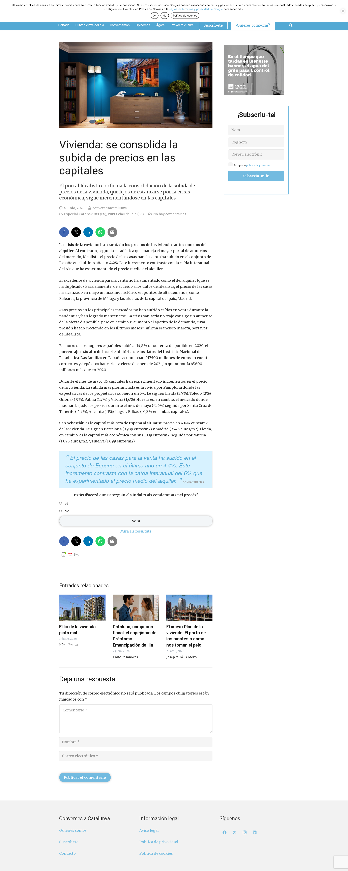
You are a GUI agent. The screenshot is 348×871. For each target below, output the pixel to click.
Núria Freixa (68, 645)
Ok (154, 15)
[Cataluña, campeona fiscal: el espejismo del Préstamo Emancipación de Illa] (136, 608)
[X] (235, 832)
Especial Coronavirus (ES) (85, 214)
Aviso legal (149, 830)
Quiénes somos (73, 830)
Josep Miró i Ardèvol (182, 657)
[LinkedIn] (255, 832)
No (66, 511)
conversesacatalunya (109, 208)
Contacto (67, 853)
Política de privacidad (158, 842)
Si (66, 503)
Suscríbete (68, 842)
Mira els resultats (135, 531)
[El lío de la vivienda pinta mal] (82, 608)
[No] (343, 11)
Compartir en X (193, 482)
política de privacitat (258, 165)
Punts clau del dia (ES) (126, 214)
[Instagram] (245, 832)
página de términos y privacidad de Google (196, 9)
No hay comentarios (169, 214)
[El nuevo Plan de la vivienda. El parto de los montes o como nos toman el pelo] (189, 608)
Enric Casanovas (125, 657)
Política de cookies (156, 853)
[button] (291, 25)
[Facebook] (225, 832)
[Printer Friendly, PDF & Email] (70, 554)
